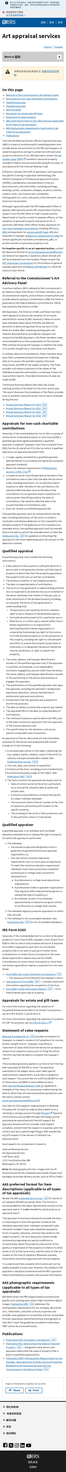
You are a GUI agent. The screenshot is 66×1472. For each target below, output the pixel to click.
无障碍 (33, 1467)
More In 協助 (12, 57)
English (48, 47)
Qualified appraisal (16, 102)
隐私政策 (33, 1462)
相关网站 (11, 1433)
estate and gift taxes (38, 232)
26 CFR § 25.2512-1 (38, 1022)
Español (58, 47)
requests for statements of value (42, 235)
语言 (8, 1426)
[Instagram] (17, 1444)
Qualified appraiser (16, 106)
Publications (12, 135)
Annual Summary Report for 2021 (26, 412)
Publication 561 (13, 536)
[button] (51, 22)
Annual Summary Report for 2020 (26, 415)
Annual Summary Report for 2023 (26, 404)
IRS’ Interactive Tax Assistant (17, 263)
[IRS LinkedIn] (22, 1444)
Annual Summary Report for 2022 (26, 408)
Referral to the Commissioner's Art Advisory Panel (32, 95)
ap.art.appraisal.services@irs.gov (19, 1100)
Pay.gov (45, 1113)
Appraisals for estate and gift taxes (24, 113)
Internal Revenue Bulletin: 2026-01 (25, 1085)
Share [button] (16, 1390)
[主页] (8, 21)
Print (36, 1390)
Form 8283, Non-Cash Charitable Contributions (33, 974)
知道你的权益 (13, 1413)
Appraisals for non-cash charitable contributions (31, 98)
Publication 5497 (18, 776)
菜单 (60, 22)
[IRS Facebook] (5, 1444)
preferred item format (33, 1198)
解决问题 (11, 1420)
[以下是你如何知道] (33, 14)
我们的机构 (12, 1407)
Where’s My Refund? (37, 266)
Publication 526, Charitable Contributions (30, 1340)
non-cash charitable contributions (20, 228)
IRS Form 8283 (13, 109)
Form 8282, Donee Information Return (29, 989)
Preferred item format (21, 761)
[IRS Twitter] (11, 1444)
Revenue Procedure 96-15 (18, 1036)
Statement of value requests (21, 117)
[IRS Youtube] (28, 1444)
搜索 (43, 22)
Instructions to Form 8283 (22, 981)
